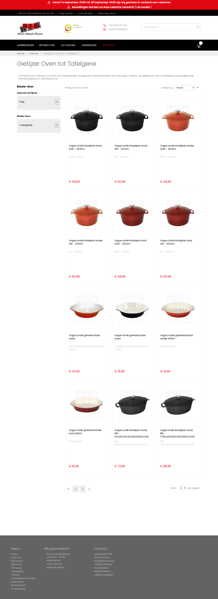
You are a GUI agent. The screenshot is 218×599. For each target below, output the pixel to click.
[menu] (66, 45)
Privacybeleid (18, 585)
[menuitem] (25, 45)
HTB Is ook (16, 564)
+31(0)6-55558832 (117, 29)
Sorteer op (167, 87)
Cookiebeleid (18, 588)
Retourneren (17, 581)
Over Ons (16, 557)
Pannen (34, 53)
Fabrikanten (17, 571)
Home (21, 53)
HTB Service (17, 561)
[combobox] (171, 27)
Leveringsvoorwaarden (23, 578)
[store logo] (30, 27)
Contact (15, 574)
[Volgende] (89, 489)
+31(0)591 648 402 (117, 25)
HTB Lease (16, 567)
